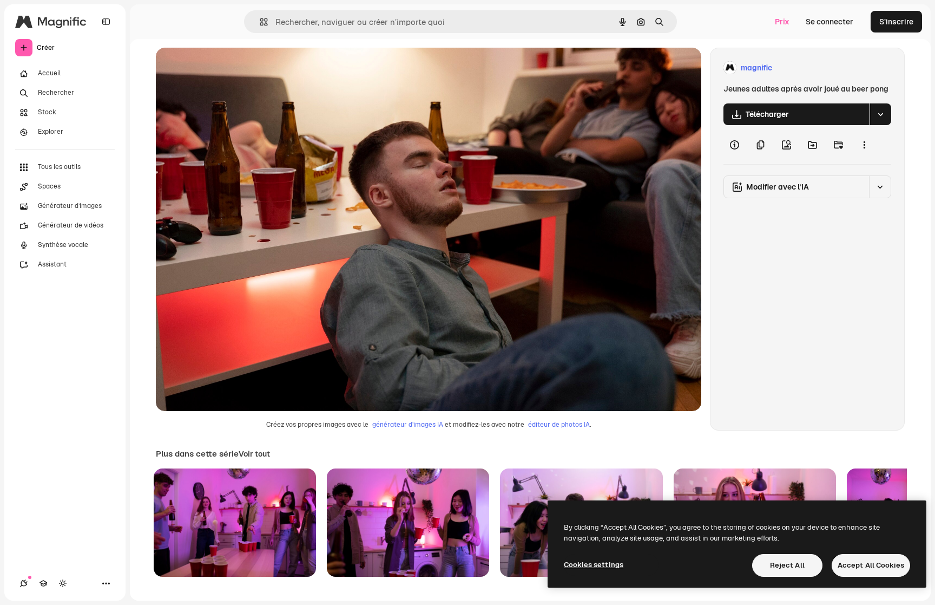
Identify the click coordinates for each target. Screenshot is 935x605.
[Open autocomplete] (259, 22)
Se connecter (829, 22)
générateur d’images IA (407, 424)
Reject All (787, 565)
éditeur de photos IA (559, 424)
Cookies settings (593, 564)
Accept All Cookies (871, 565)
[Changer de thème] (62, 583)
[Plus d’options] (864, 144)
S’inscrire (896, 22)
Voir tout (254, 454)
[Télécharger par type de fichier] (880, 114)
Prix (782, 22)
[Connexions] (23, 583)
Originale (227, 68)
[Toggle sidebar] (106, 21)
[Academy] (43, 583)
